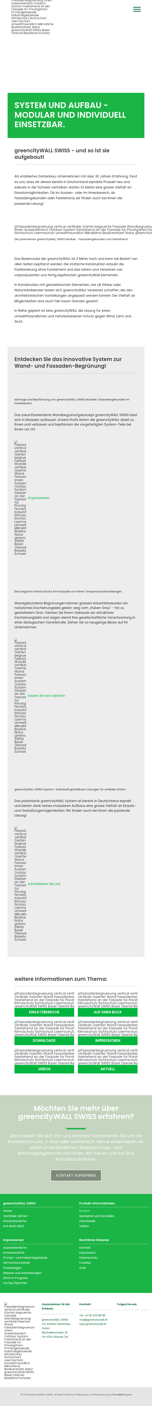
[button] (137, 9)
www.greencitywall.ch (92, 1324)
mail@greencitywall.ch (93, 1320)
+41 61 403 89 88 (94, 1315)
